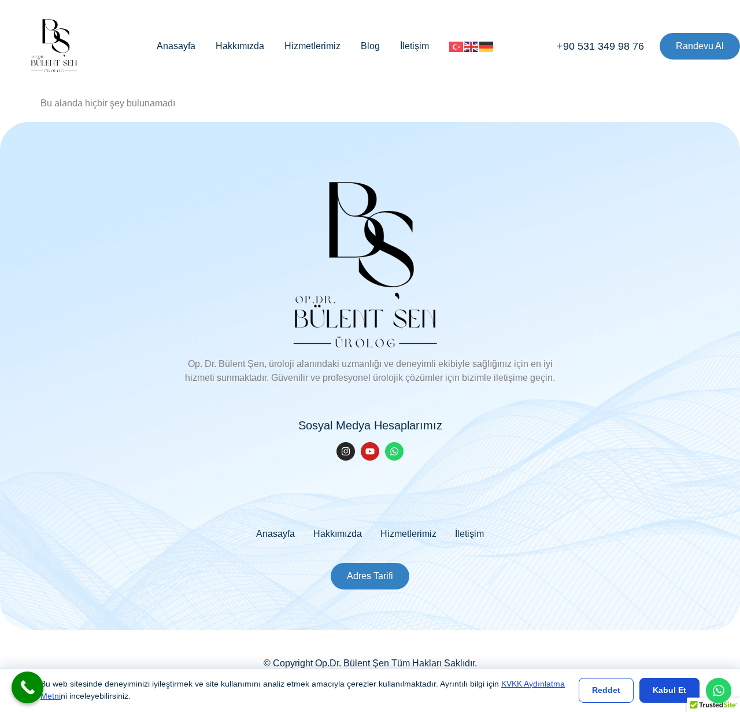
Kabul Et (669, 690)
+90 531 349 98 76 (600, 46)
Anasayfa (176, 46)
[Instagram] (345, 451)
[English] (471, 46)
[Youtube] (370, 451)
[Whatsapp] (394, 451)
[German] (486, 46)
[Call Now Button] (27, 687)
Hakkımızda (240, 46)
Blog (370, 46)
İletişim (414, 46)
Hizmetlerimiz (312, 46)
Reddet (606, 690)
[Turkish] (456, 46)
